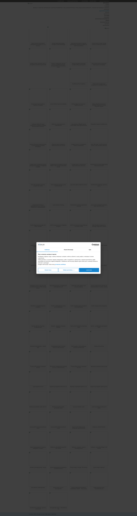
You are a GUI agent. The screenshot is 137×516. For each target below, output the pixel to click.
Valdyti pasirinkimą (67, 270)
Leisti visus (89, 270)
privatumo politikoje (60, 264)
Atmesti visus (48, 270)
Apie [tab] (90, 249)
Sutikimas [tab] (47, 249)
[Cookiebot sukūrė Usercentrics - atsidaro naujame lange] (93, 245)
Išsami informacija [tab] (68, 249)
